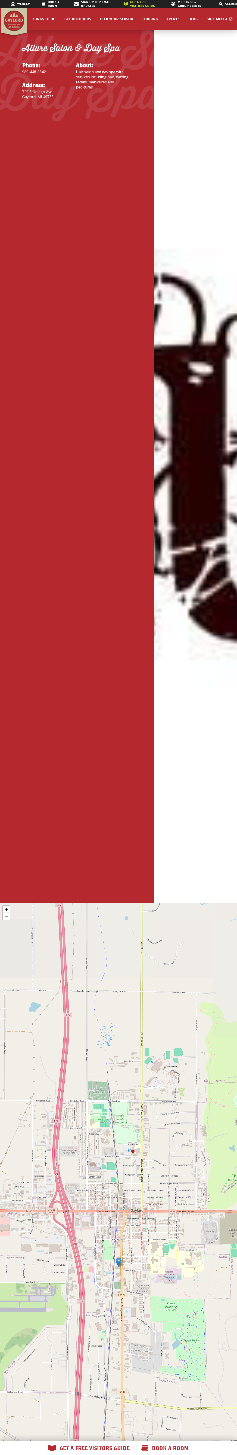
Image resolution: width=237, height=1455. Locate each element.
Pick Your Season (116, 19)
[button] (119, 1262)
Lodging (150, 19)
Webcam (24, 4)
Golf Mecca (217, 19)
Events (173, 19)
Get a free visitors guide (142, 4)
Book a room (53, 4)
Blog (193, 19)
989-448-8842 (34, 71)
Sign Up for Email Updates (96, 4)
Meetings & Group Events (189, 4)
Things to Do (43, 19)
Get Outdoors (77, 19)
